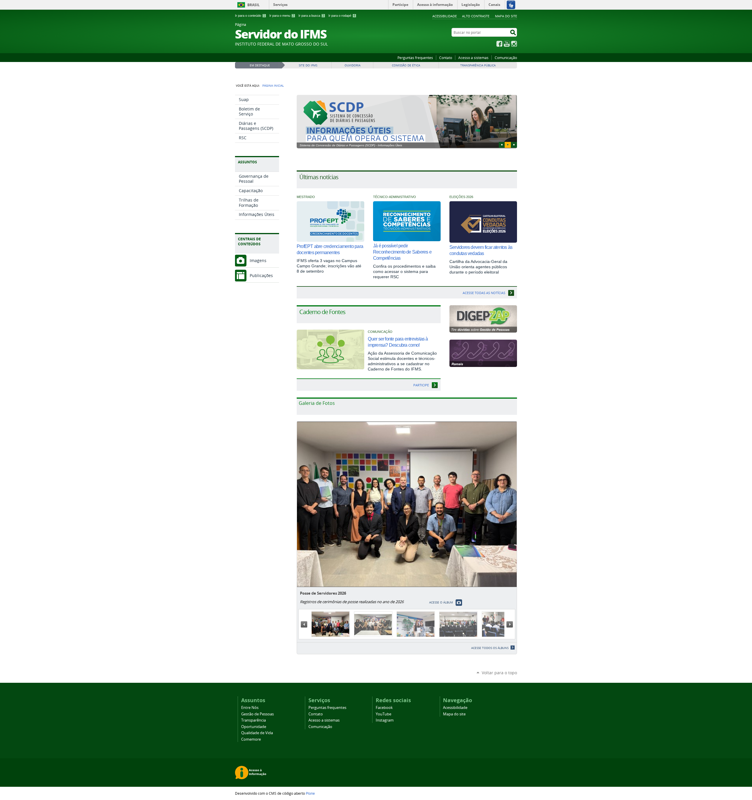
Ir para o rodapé (341, 15)
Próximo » (509, 624)
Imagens (258, 260)
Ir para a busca (311, 15)
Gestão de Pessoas (257, 714)
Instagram (514, 44)
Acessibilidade (444, 16)
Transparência (253, 720)
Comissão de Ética (406, 65)
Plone (310, 793)
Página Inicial (273, 85)
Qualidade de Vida (257, 732)
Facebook (499, 44)
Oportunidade (253, 726)
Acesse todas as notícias (484, 293)
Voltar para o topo (499, 672)
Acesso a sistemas (473, 57)
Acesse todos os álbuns (489, 648)
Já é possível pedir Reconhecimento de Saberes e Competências (402, 252)
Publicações (261, 275)
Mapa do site (506, 16)
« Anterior (304, 624)
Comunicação (506, 57)
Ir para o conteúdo (250, 15)
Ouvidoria (352, 65)
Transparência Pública (478, 65)
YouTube (507, 44)
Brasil (253, 4)
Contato (445, 57)
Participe (421, 385)
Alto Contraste (475, 16)
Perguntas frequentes (415, 57)
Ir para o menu (281, 15)
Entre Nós (249, 707)
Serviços (280, 4)
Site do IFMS (308, 65)
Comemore (251, 739)
